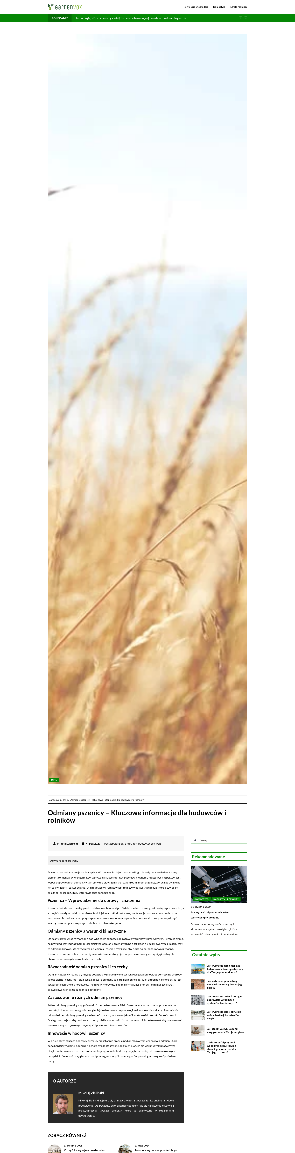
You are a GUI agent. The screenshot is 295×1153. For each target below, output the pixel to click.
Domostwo (219, 6)
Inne (54, 780)
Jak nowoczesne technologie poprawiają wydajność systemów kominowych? (224, 1000)
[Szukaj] (195, 840)
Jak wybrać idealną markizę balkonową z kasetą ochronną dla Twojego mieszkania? (225, 969)
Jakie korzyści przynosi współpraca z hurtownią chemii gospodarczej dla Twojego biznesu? (221, 1047)
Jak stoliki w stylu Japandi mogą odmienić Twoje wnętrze (225, 1030)
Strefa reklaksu (239, 6)
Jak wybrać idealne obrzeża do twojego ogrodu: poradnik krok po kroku (119, 18)
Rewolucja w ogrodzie (196, 6)
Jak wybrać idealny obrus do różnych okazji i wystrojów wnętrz (224, 1015)
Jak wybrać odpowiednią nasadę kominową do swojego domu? (225, 984)
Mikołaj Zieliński (67, 843)
